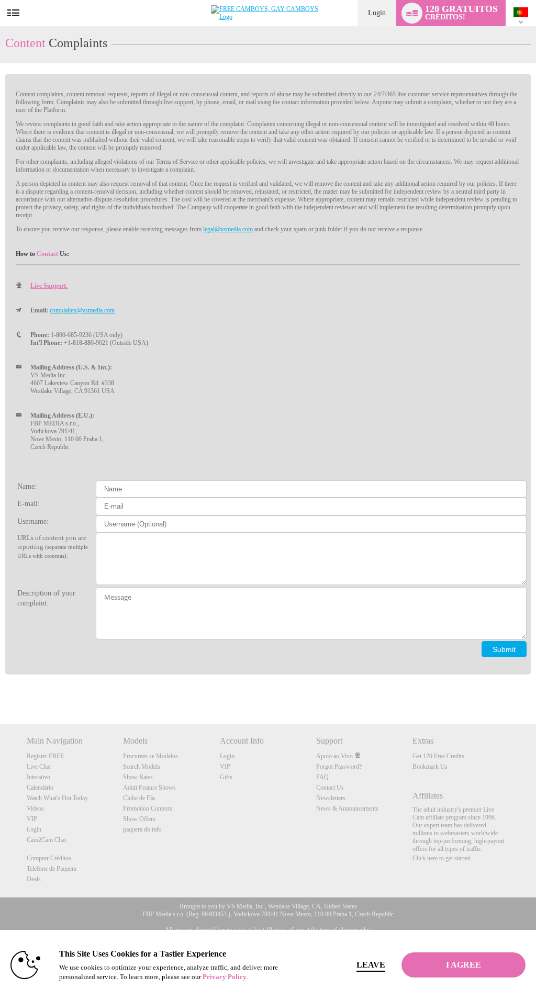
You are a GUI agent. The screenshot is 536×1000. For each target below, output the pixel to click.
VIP (32, 819)
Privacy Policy (225, 977)
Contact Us (330, 787)
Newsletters (330, 798)
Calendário (40, 787)
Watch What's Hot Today (57, 798)
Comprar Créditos (49, 858)
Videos (35, 808)
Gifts (226, 777)
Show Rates (138, 777)
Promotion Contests (147, 808)
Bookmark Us (430, 766)
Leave (370, 964)
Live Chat (39, 766)
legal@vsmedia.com (228, 229)
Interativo (38, 777)
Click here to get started (441, 858)
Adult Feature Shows (149, 787)
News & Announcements (347, 808)
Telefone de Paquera (51, 868)
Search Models (141, 766)
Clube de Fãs (139, 798)
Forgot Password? (339, 766)
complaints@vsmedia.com (82, 310)
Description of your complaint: (46, 598)
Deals (34, 879)
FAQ (322, 777)
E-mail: (28, 503)
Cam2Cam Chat (46, 840)
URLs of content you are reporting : (52, 546)
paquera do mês (142, 829)
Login (377, 13)
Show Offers (139, 819)
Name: (27, 486)
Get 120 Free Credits (438, 756)
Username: (33, 521)
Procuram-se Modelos (150, 756)
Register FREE (45, 756)
